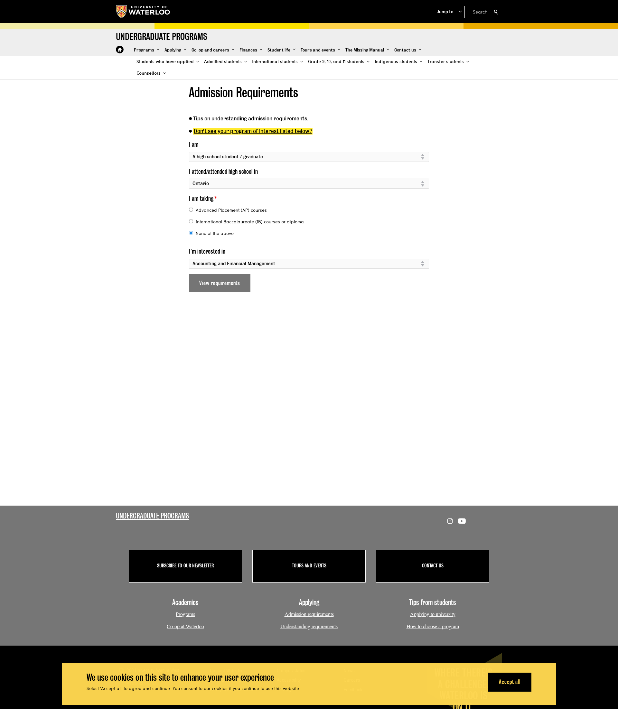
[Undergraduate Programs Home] (120, 49)
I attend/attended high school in (223, 171)
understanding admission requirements (259, 119)
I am (194, 144)
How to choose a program (433, 626)
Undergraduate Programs (152, 515)
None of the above (215, 233)
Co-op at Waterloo (185, 626)
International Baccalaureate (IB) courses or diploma (250, 221)
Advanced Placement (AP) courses (231, 210)
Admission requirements (309, 614)
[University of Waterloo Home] (143, 11)
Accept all (509, 681)
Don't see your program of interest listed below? (253, 131)
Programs (185, 614)
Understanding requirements (309, 626)
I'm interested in (207, 251)
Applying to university (432, 614)
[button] (449, 12)
